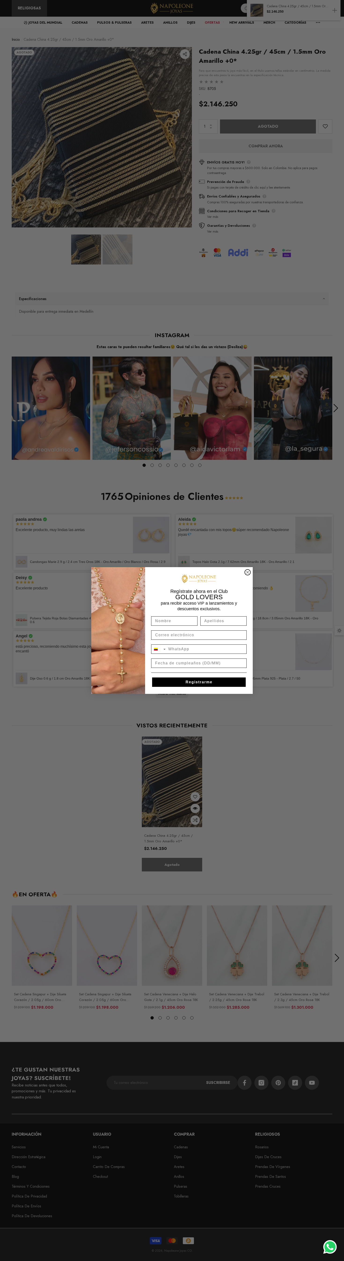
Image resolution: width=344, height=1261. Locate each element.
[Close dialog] (247, 572)
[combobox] (158, 649)
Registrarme (199, 682)
